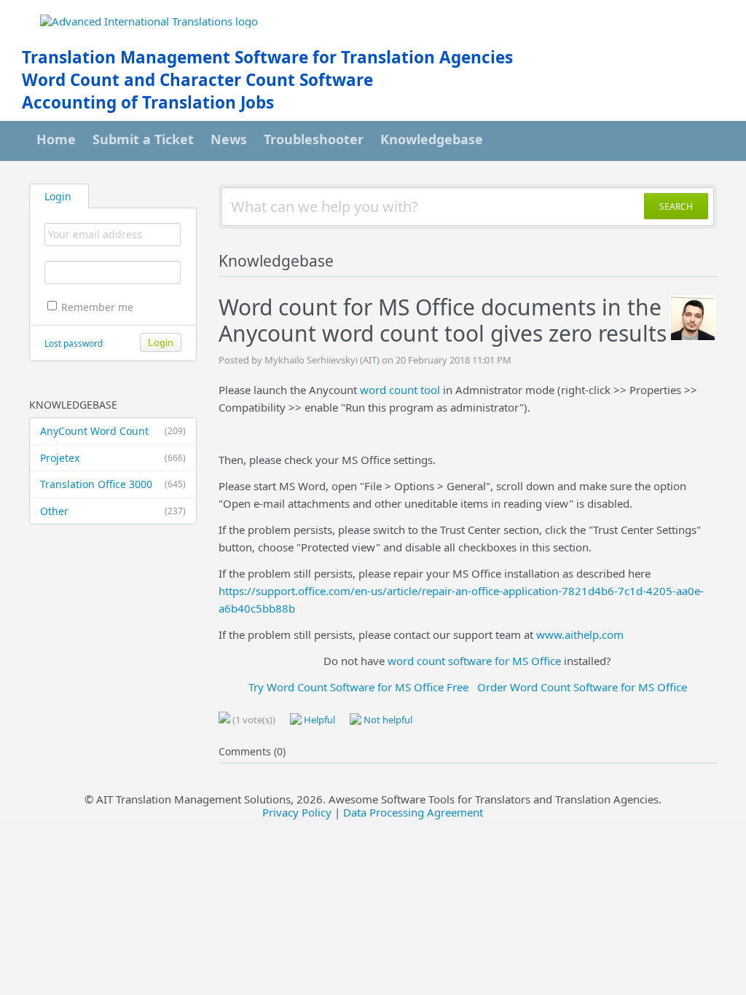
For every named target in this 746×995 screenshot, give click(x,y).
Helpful (318, 719)
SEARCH (676, 206)
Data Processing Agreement (413, 812)
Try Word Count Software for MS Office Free (358, 687)
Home (56, 139)
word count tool (400, 389)
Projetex (113, 458)
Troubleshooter (314, 139)
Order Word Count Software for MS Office (582, 687)
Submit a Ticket (143, 139)
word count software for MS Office (474, 660)
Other (113, 511)
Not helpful (386, 719)
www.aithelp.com (580, 634)
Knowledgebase (431, 139)
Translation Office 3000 (113, 484)
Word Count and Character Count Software (197, 79)
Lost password (73, 343)
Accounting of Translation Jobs (148, 102)
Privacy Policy (296, 812)
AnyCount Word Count (113, 431)
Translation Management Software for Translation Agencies (267, 57)
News (229, 139)
